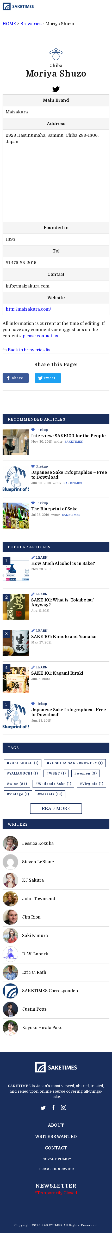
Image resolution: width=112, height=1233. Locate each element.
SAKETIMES (74, 441)
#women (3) (85, 773)
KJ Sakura (33, 880)
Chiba (56, 65)
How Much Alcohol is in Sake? (63, 563)
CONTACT (56, 1148)
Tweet (49, 378)
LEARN (41, 557)
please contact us (40, 336)
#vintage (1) (18, 794)
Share (17, 378)
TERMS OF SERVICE (56, 1169)
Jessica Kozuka (38, 843)
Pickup (42, 430)
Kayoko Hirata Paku (42, 1027)
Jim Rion (31, 917)
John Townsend (38, 898)
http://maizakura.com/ (28, 309)
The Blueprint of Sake (54, 509)
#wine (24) (17, 784)
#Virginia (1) (91, 784)
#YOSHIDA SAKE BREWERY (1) (75, 763)
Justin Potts (34, 1009)
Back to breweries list (30, 350)
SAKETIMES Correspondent (51, 991)
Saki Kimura (35, 935)
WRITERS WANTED (56, 1136)
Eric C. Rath (34, 972)
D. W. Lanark (35, 954)
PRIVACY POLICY (56, 1159)
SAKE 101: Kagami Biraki (57, 673)
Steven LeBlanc (38, 862)
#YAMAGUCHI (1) (22, 773)
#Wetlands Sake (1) (53, 784)
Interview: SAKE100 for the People (68, 436)
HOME (9, 24)
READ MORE (56, 808)
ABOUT (56, 1125)
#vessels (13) (50, 794)
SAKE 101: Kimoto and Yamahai (64, 636)
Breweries (30, 24)
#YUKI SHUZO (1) (23, 763)
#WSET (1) (56, 773)
